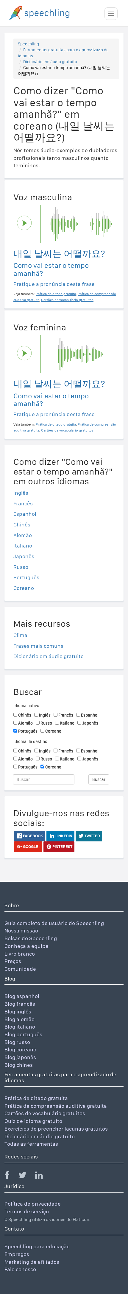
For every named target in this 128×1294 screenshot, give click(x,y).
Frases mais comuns (38, 646)
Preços (12, 961)
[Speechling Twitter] (26, 1176)
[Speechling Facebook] (10, 1176)
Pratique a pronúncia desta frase (54, 284)
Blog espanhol (21, 996)
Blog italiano (19, 1027)
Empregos (16, 1254)
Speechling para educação (37, 1246)
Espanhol (24, 514)
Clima (20, 635)
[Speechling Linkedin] (42, 1176)
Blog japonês (20, 1057)
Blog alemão (19, 1019)
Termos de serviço (26, 1211)
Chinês (21, 524)
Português (26, 577)
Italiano (22, 545)
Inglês (20, 493)
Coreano (23, 588)
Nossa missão (21, 930)
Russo (20, 567)
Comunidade (20, 969)
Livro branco (19, 954)
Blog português (23, 1034)
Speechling (28, 44)
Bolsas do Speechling (30, 938)
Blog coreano (20, 1049)
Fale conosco (20, 1269)
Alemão (22, 535)
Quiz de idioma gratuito (33, 1121)
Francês (23, 503)
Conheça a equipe (26, 946)
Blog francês (19, 1004)
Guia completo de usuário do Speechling (54, 923)
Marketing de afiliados (31, 1262)
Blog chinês (18, 1065)
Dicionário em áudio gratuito (50, 61)
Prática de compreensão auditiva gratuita (55, 1106)
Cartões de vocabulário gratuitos (44, 1113)
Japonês (23, 556)
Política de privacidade (32, 1204)
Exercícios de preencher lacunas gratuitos (56, 1129)
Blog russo (17, 1042)
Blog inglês (17, 1011)
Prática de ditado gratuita (36, 1098)
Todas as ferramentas (31, 1144)
